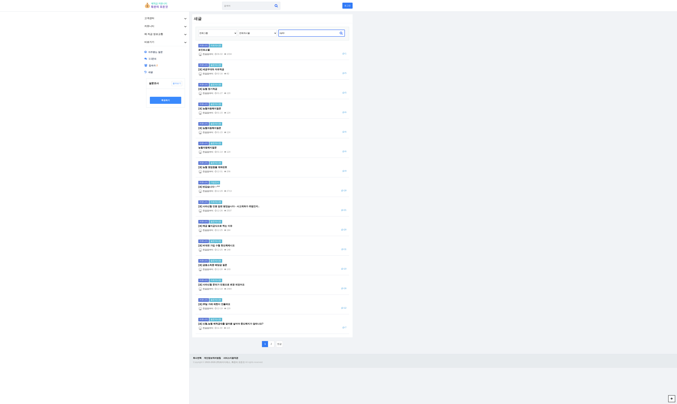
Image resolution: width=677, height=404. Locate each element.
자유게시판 (216, 45)
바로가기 (149, 42)
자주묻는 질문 (155, 52)
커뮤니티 (149, 26)
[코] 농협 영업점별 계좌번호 (212, 167)
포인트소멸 (204, 49)
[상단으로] (671, 398)
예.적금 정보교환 (153, 34)
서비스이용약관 (230, 358)
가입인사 (215, 182)
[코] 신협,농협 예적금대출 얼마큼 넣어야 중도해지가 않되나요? (230, 323)
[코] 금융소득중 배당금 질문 (212, 265)
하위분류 (185, 18)
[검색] (276, 6)
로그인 (347, 5)
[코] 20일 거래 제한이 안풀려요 (214, 304)
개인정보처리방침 (212, 358)
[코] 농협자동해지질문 (209, 108)
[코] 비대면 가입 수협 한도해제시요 (216, 245)
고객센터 (149, 18)
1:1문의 (152, 58)
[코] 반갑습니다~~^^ (209, 186)
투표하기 (165, 100)
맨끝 (279, 344)
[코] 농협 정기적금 (207, 89)
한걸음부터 (207, 54)
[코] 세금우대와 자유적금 (211, 69)
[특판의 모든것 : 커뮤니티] (157, 5)
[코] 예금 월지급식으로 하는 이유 (215, 226)
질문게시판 (216, 65)
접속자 (153, 65)
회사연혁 (197, 358)
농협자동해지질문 (207, 147)
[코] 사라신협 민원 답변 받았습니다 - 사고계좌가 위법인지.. (229, 206)
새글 (150, 72)
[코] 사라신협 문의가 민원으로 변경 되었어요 (221, 284)
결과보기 (177, 83)
